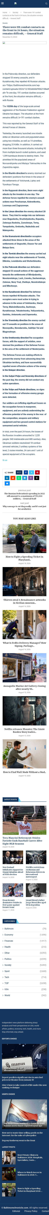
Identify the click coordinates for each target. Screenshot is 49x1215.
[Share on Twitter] (31, 472)
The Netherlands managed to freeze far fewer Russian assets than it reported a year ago (24, 1124)
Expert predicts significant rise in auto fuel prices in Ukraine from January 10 (22, 1078)
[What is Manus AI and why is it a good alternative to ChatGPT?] (24, 1059)
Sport (25, 971)
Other (25, 953)
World (25, 995)
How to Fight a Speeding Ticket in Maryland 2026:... (30, 1189)
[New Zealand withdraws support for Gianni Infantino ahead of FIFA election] (13, 857)
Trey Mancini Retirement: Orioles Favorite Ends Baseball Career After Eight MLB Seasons (22, 841)
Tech (25, 977)
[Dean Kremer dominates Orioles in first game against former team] (13, 890)
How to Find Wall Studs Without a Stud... (24, 772)
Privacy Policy (30, 1211)
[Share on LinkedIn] (7, 478)
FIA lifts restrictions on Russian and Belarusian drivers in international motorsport (35, 872)
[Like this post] (20, 472)
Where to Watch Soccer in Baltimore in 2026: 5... (30, 1173)
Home (5, 12)
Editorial (16, 1211)
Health (25, 947)
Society (15, 12)
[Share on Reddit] (12, 478)
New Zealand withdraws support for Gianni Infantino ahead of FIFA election (13, 871)
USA (25, 989)
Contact (45, 1211)
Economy (25, 934)
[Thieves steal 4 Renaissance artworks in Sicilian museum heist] (24, 581)
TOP (25, 983)
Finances (25, 941)
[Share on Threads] (36, 478)
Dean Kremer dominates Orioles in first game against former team (12, 904)
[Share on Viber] (30, 478)
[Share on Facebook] (26, 472)
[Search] (46, 4)
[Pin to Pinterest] (37, 472)
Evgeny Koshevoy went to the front (18, 1140)
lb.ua (5, 460)
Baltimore (25, 928)
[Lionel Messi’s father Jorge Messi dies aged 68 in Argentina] (36, 890)
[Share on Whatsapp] (18, 478)
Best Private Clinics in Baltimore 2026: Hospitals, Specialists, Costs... (30, 1157)
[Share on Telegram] (24, 478)
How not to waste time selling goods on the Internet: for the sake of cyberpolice (22, 1134)
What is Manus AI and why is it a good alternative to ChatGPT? (20, 1069)
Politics (25, 959)
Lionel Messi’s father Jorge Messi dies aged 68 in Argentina (36, 902)
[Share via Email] (7, 483)
